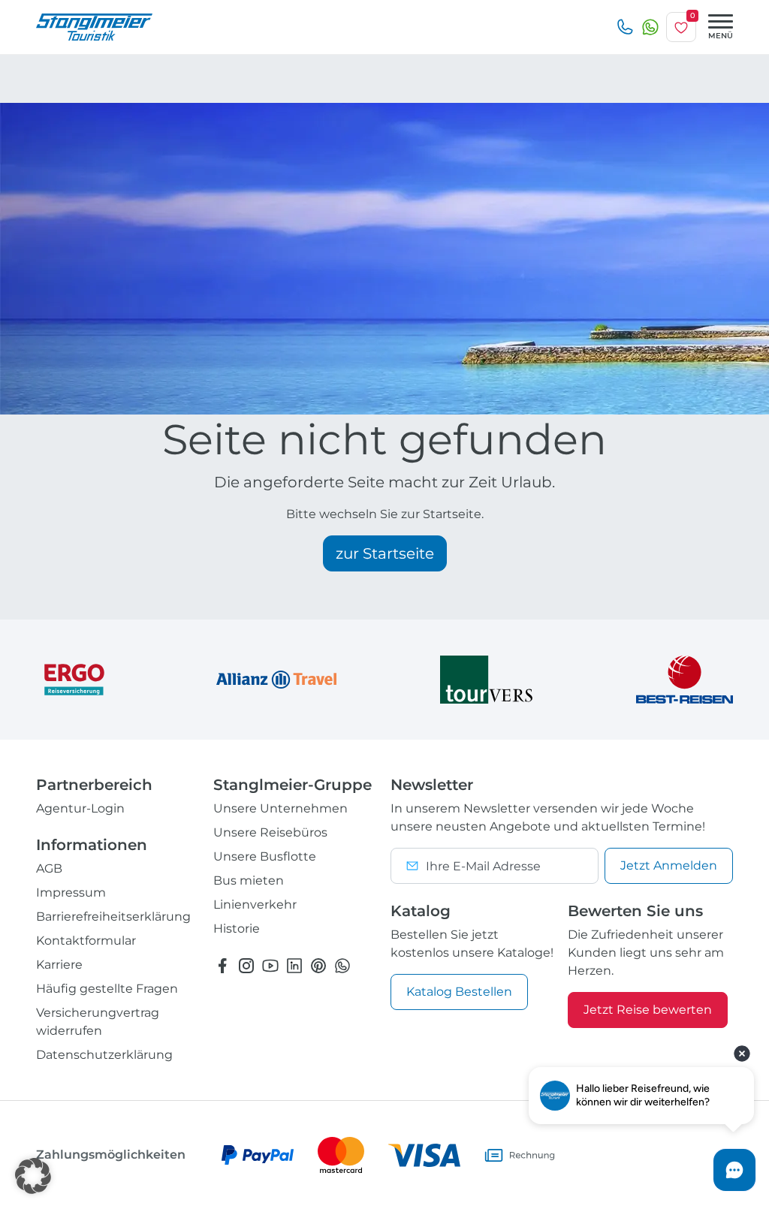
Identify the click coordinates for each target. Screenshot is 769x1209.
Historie (236, 928)
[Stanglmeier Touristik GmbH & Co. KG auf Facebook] (222, 965)
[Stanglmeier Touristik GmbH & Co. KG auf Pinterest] (318, 965)
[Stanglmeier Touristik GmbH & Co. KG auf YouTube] (270, 965)
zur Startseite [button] (385, 553)
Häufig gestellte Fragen (107, 988)
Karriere (59, 964)
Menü (720, 36)
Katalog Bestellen (459, 991)
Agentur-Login (80, 808)
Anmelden (668, 865)
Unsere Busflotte (264, 856)
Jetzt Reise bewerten (648, 1009)
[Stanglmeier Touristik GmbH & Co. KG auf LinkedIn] (294, 965)
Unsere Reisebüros (270, 832)
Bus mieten (248, 880)
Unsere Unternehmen (280, 808)
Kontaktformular (86, 940)
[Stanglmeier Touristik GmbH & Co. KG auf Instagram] (246, 965)
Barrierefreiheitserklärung (113, 916)
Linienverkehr (255, 904)
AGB (49, 868)
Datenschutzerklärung (104, 1055)
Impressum (71, 892)
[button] (33, 1176)
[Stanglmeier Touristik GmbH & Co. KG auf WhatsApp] (342, 965)
